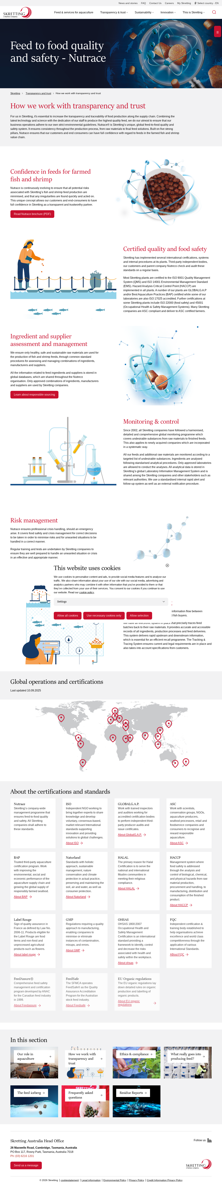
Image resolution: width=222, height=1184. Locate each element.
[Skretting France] (115, 717)
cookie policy (86, 592)
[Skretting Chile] (83, 763)
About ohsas (125, 962)
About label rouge (25, 954)
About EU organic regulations (129, 1003)
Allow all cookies (67, 615)
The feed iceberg (29, 1093)
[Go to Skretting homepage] (17, 12)
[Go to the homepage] (199, 1164)
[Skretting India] (145, 736)
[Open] (217, 31)
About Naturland (76, 896)
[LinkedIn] (209, 1140)
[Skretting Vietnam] (158, 737)
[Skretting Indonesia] (158, 745)
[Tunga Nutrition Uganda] (126, 739)
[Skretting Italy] (119, 719)
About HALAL (126, 888)
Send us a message (26, 1165)
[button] (114, 12)
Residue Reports (131, 1093)
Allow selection (139, 615)
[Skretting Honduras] (78, 738)
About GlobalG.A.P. (130, 834)
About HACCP (179, 904)
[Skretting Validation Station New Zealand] (186, 762)
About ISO (72, 843)
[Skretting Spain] (111, 721)
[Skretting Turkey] (126, 723)
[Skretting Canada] (61, 718)
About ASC (177, 843)
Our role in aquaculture (25, 1056)
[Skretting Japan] (169, 724)
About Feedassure (25, 1005)
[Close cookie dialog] (167, 565)
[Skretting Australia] (175, 764)
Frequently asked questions (81, 1095)
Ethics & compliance (134, 1054)
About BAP (21, 896)
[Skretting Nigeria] (113, 738)
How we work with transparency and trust (82, 1058)
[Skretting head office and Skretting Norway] (115, 711)
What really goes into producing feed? (186, 1056)
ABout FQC (177, 954)
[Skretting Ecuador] (81, 744)
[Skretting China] (160, 731)
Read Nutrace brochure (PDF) (32, 213)
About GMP (73, 950)
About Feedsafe (76, 1005)
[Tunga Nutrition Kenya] (130, 738)
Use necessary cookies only (104, 615)
